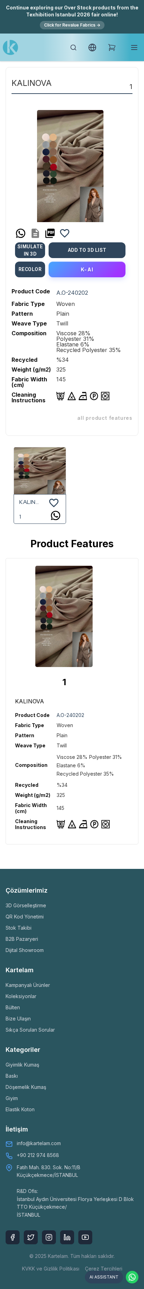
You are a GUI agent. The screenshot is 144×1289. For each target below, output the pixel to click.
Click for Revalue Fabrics (72, 25)
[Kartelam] (10, 47)
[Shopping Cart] (112, 47)
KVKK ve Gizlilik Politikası (50, 1269)
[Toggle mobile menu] (134, 47)
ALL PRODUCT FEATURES (104, 418)
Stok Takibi (18, 928)
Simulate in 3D (30, 250)
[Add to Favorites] (64, 233)
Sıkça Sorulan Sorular (30, 1030)
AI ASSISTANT (103, 1277)
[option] (70, 163)
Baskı (12, 1076)
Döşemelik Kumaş (26, 1087)
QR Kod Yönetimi (25, 917)
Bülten (13, 1007)
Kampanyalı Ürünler (28, 985)
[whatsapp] (20, 233)
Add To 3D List (87, 250)
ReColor (30, 269)
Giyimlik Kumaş (22, 1065)
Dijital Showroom (25, 950)
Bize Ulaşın (18, 1018)
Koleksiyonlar (21, 996)
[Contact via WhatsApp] (132, 1277)
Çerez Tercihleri (103, 1269)
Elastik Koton (20, 1109)
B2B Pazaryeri (22, 939)
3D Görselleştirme (26, 905)
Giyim (12, 1098)
